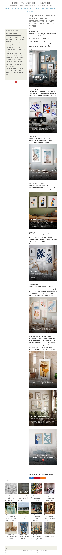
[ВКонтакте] (31, 478)
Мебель (30, 11)
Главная (8, 8)
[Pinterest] (37, 478)
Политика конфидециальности (26, 550)
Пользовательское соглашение (30, 548)
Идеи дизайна (50, 8)
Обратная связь (39, 548)
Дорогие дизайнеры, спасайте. (14, 61)
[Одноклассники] (43, 478)
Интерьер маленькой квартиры (45, 470)
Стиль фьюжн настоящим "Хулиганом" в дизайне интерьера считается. (15, 49)
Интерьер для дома (19, 8)
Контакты (22, 548)
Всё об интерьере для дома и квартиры (31, 3)
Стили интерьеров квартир (36, 471)
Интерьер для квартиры (35, 8)
